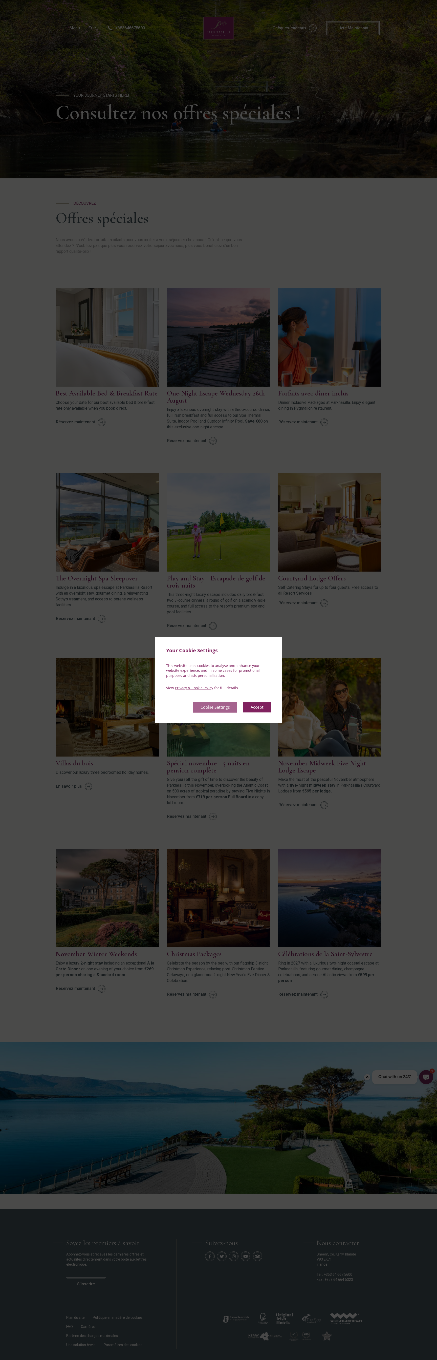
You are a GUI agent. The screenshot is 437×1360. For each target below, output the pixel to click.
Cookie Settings (215, 707)
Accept (257, 707)
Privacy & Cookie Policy (194, 688)
